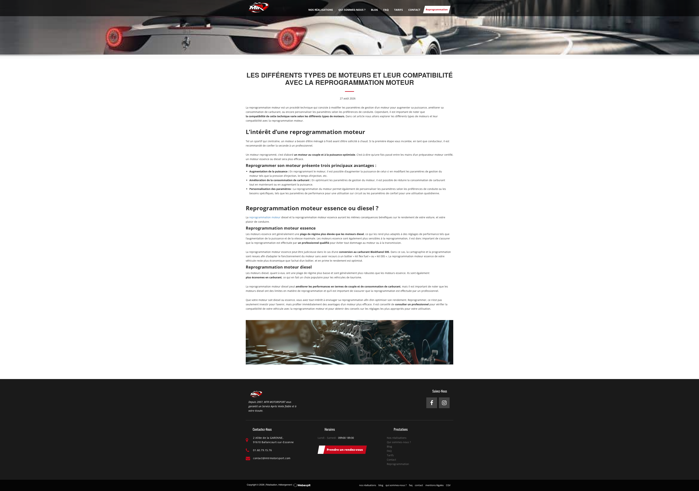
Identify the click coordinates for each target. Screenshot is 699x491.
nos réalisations (367, 485)
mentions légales (434, 485)
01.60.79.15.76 (262, 450)
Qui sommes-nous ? (352, 9)
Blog (374, 9)
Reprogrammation (437, 9)
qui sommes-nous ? (396, 485)
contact (419, 485)
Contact (414, 9)
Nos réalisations (320, 9)
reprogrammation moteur (265, 217)
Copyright (251, 484)
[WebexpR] (302, 485)
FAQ (386, 9)
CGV (448, 485)
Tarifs (398, 9)
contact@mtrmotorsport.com (272, 458)
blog (380, 485)
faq (410, 485)
